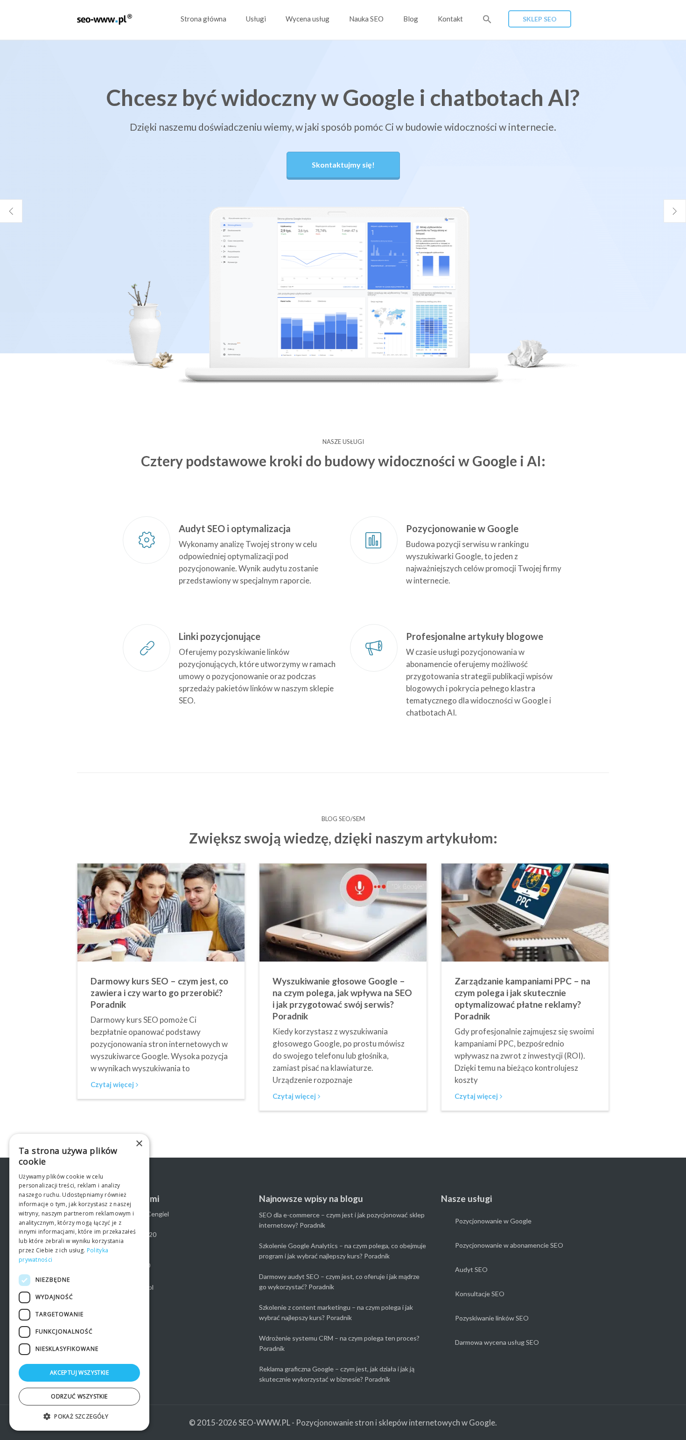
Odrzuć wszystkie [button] (79, 1396)
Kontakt (450, 18)
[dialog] (79, 1282)
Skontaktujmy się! (343, 164)
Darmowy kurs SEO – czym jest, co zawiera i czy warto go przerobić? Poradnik (159, 993)
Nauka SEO (366, 18)
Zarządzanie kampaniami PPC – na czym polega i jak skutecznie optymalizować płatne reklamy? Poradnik (522, 998)
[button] (487, 20)
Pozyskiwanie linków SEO (492, 1318)
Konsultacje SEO (479, 1294)
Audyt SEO (471, 1269)
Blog (410, 18)
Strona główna (203, 18)
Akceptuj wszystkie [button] (79, 1373)
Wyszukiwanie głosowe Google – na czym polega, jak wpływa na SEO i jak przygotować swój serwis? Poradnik (342, 998)
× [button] (138, 1143)
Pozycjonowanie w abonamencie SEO (509, 1245)
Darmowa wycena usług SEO (497, 1342)
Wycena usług (307, 18)
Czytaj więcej (112, 1084)
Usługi (256, 18)
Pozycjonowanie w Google (493, 1221)
